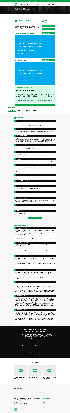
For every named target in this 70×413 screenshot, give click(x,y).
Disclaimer (44, 402)
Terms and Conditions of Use (46, 398)
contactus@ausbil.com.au (36, 201)
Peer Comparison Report (47, 60)
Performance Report (46, 33)
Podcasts (48, 4)
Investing (33, 4)
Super (29, 4)
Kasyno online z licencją (32, 377)
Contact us (29, 403)
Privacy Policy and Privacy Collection (47, 401)
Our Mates (24, 4)
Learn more (15, 405)
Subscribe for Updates (47, 25)
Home (21, 4)
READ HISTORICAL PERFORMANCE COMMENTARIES (35, 104)
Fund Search (42, 4)
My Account (52, 4)
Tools (45, 4)
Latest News (46, 28)
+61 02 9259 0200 (27, 201)
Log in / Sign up (45, 0)
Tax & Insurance (37, 4)
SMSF (27, 4)
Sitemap (44, 406)
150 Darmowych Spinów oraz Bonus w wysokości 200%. (49, 378)
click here (43, 161)
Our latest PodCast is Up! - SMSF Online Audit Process (35, 1)
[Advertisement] (35, 17)
